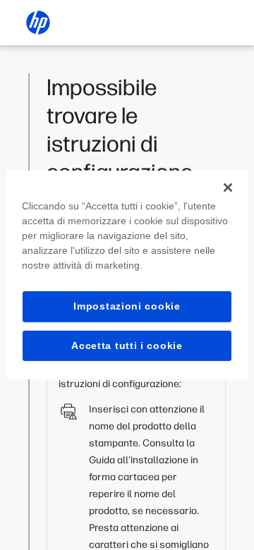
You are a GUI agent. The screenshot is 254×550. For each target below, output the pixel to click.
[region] (127, 275)
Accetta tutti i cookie (126, 345)
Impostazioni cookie (126, 306)
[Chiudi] (227, 187)
